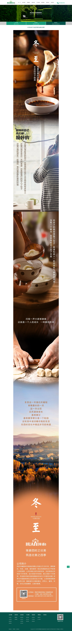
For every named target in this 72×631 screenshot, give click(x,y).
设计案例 (33, 619)
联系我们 (52, 2)
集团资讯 (47, 2)
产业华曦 (38, 2)
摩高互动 (61, 629)
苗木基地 (27, 617)
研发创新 (33, 621)
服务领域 (33, 2)
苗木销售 (27, 621)
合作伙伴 (21, 623)
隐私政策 (10, 629)
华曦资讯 (39, 614)
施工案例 (33, 617)
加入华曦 (39, 619)
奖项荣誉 (10, 623)
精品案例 (42, 2)
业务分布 (21, 619)
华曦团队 (28, 2)
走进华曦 (23, 2)
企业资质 (10, 619)
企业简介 (10, 617)
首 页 (19, 2)
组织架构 (10, 621)
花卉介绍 (27, 619)
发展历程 (16, 614)
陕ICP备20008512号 (53, 629)
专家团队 (16, 619)
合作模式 (21, 621)
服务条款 (17, 629)
